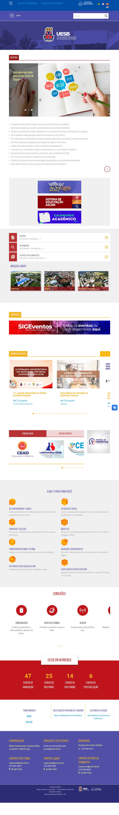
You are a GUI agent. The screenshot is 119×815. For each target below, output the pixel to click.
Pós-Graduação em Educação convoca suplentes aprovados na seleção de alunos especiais (49, 139)
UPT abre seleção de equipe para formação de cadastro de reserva (38, 142)
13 (68, 413)
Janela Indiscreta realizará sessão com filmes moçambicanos (36, 146)
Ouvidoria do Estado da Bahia (90, 745)
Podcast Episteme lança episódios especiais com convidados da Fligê (40, 153)
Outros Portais (65, 433)
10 (59, 413)
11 (62, 413)
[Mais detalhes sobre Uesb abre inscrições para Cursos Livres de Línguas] (59, 116)
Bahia (29, 716)
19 (85, 413)
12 (65, 413)
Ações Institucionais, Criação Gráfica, (24, 746)
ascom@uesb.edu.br (52, 749)
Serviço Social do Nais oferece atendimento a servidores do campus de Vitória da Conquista (49, 131)
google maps (16, 769)
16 (77, 413)
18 (82, 413)
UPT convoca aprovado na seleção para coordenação (33, 157)
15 (74, 413)
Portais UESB (27, 433)
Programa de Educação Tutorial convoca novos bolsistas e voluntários (40, 124)
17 (80, 413)
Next (107, 353)
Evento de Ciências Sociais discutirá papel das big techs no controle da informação (45, 160)
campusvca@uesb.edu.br (88, 766)
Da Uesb (29, 722)
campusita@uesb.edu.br (19, 763)
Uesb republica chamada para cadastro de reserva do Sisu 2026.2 (38, 135)
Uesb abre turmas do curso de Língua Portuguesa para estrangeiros (39, 164)
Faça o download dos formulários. (68, 715)
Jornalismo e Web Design (19, 749)
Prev (102, 353)
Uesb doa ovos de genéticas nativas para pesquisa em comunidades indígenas (43, 149)
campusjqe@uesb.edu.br (54, 763)
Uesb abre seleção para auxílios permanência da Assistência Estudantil (40, 128)
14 (71, 413)
